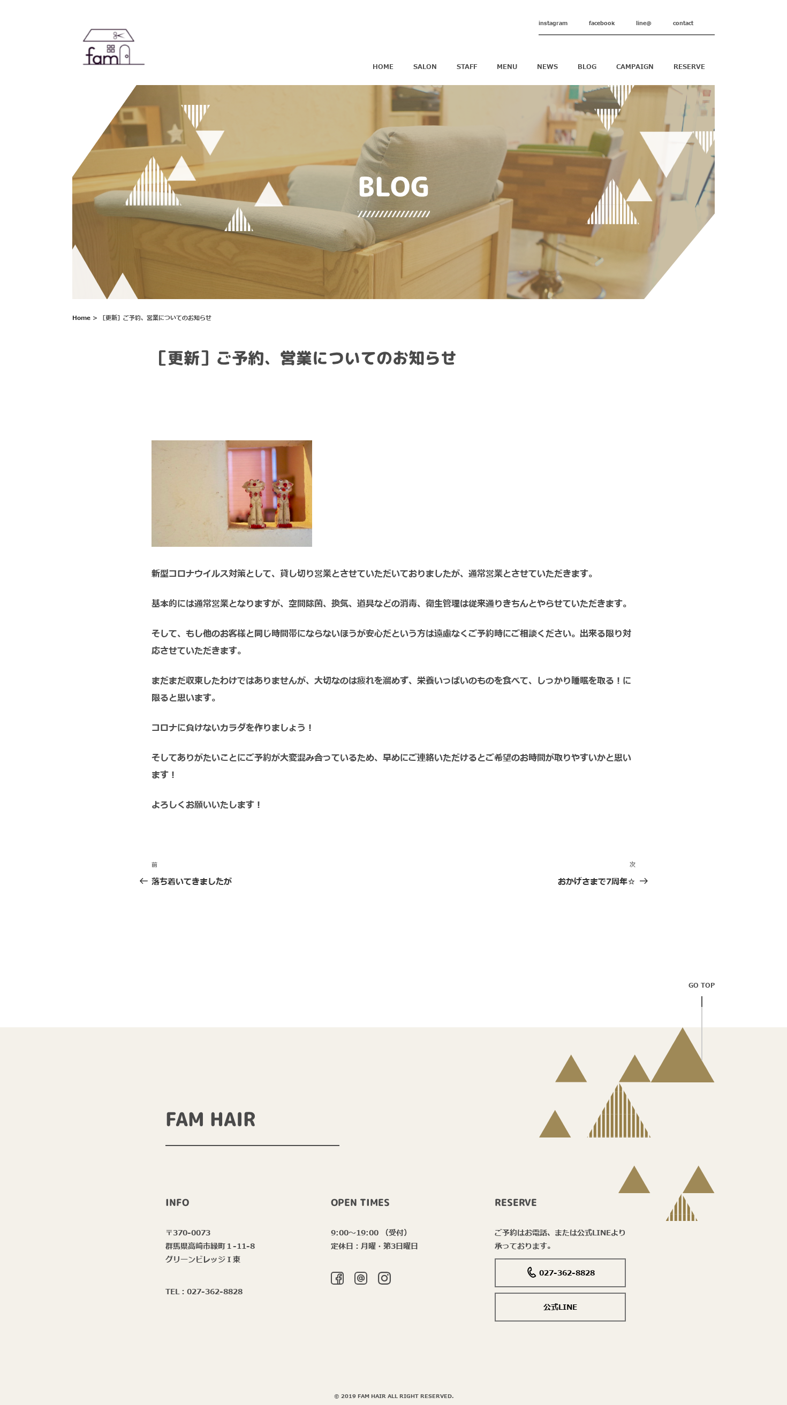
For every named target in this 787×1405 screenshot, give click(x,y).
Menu (507, 67)
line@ (644, 23)
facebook (602, 23)
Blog (587, 67)
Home (383, 67)
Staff (467, 67)
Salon (425, 67)
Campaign (635, 67)
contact (683, 23)
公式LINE (560, 1307)
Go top (701, 985)
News (547, 67)
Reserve (689, 67)
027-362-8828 (567, 1273)
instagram (553, 23)
